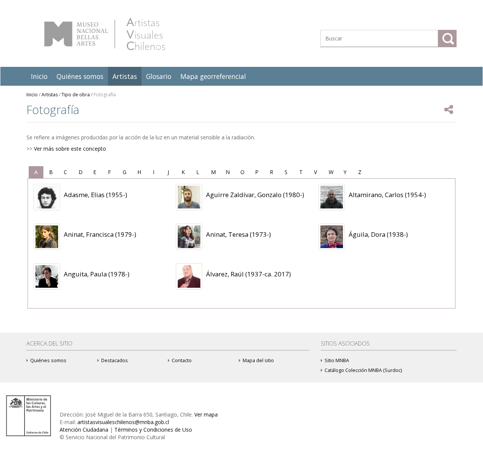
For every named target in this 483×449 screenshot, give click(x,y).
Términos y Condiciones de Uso (153, 429)
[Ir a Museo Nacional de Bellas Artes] (30, 415)
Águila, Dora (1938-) (378, 234)
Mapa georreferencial (213, 76)
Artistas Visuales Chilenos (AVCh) (104, 34)
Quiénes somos (80, 76)
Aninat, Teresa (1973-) (238, 234)
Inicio (39, 76)
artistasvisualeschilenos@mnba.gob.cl (123, 422)
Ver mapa (206, 414)
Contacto (182, 360)
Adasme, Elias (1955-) (95, 194)
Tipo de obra (76, 94)
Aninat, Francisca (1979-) (100, 234)
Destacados (114, 360)
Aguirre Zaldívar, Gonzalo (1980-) (255, 194)
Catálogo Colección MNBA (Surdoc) (363, 370)
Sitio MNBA (337, 360)
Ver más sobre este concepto (70, 148)
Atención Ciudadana (84, 429)
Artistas (124, 76)
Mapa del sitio (258, 360)
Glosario (158, 76)
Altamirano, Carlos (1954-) (387, 194)
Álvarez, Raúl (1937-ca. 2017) (248, 274)
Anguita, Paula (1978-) (96, 274)
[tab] (36, 172)
